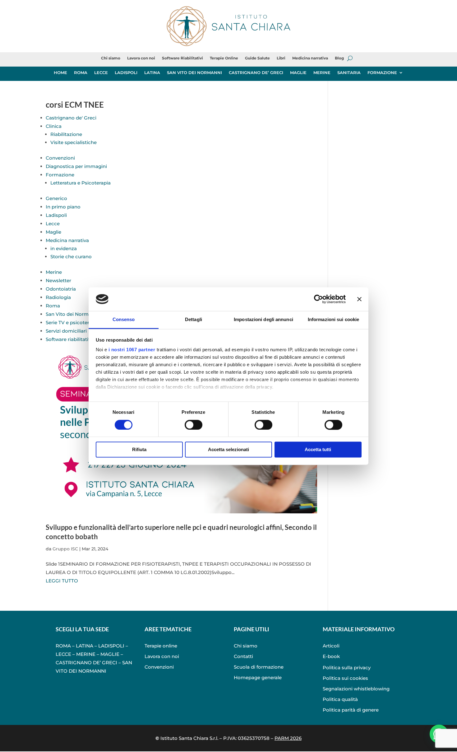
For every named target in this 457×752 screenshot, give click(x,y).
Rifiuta (139, 449)
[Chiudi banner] (359, 299)
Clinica (54, 126)
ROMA (80, 72)
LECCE (101, 72)
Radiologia (58, 297)
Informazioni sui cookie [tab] (333, 319)
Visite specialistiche (73, 142)
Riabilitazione (66, 134)
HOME (60, 72)
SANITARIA (349, 72)
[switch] (193, 425)
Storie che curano (71, 256)
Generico (56, 198)
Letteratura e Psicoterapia (80, 183)
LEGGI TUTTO (62, 581)
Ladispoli (56, 215)
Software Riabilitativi (182, 58)
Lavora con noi (141, 58)
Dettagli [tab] (193, 319)
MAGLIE (298, 72)
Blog (339, 58)
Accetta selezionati (228, 449)
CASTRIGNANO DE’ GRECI (256, 72)
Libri (281, 58)
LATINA (152, 72)
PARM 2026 (288, 738)
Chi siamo (110, 58)
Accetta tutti (318, 449)
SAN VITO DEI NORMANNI (194, 72)
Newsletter (58, 280)
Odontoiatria (61, 289)
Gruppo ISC (65, 549)
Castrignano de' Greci (71, 118)
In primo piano (63, 207)
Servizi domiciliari (66, 331)
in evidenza (63, 248)
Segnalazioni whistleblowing (356, 689)
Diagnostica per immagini (76, 166)
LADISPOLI (126, 72)
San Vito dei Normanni (72, 314)
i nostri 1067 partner (131, 350)
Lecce (53, 224)
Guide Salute (257, 58)
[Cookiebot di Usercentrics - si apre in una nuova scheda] (318, 299)
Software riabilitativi (69, 339)
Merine (54, 272)
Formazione (60, 175)
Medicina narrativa (310, 58)
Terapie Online (224, 58)
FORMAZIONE (382, 72)
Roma (53, 306)
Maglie (53, 232)
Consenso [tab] (124, 319)
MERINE (321, 72)
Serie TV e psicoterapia (72, 322)
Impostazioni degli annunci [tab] (263, 319)
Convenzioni (60, 158)
